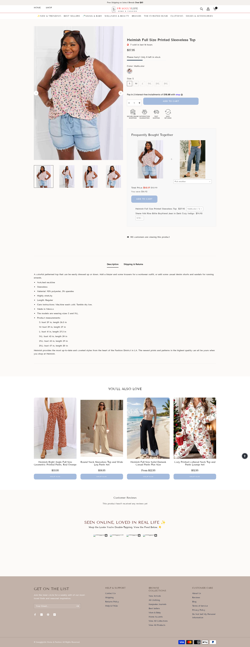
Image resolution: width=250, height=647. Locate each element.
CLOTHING (177, 16)
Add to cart (171, 101)
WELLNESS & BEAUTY (117, 16)
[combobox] (192, 182)
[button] (245, 456)
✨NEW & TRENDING (49, 16)
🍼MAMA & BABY (92, 16)
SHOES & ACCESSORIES (199, 16)
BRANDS (136, 16)
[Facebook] (35, 614)
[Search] (201, 9)
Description (112, 264)
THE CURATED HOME (156, 16)
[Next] (120, 93)
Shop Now (55, 477)
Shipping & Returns (133, 264)
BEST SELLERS (72, 16)
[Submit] (77, 606)
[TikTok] (54, 614)
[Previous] (36, 93)
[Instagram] (41, 614)
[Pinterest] (48, 614)
